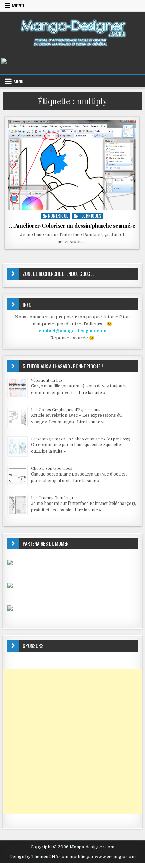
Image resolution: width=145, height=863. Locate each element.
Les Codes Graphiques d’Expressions (65, 409)
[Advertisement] (72, 741)
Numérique (58, 216)
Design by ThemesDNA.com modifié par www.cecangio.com (72, 856)
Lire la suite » (92, 392)
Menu (18, 5)
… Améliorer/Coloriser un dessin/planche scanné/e (72, 225)
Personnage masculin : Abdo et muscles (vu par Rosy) (80, 438)
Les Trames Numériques (54, 497)
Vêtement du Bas (47, 380)
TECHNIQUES (90, 216)
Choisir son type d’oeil (51, 468)
